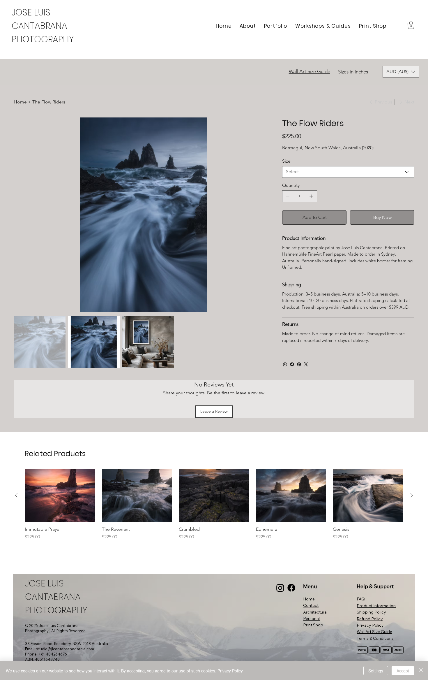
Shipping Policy (371, 612)
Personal (311, 618)
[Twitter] (306, 364)
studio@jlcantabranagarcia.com (65, 648)
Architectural (315, 612)
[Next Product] (411, 495)
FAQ (361, 599)
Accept (403, 671)
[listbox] (401, 72)
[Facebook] (292, 364)
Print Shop (313, 625)
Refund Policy (370, 618)
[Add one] (311, 196)
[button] (411, 25)
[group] (214, 505)
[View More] (44, 26)
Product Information (376, 605)
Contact (311, 605)
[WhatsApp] (285, 364)
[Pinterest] (299, 364)
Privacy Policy (370, 625)
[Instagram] (280, 588)
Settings (375, 671)
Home (309, 599)
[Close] (421, 670)
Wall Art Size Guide (309, 71)
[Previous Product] (16, 495)
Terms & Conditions (375, 638)
